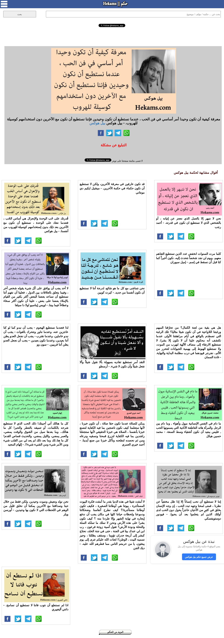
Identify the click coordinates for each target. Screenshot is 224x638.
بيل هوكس (97, 122)
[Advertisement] (112, 36)
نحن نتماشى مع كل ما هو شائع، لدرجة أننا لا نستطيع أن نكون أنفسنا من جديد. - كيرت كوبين (112, 290)
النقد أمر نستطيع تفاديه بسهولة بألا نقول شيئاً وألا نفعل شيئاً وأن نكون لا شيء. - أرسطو (112, 364)
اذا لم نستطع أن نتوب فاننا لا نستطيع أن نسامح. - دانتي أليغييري (35, 607)
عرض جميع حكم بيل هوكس (199, 557)
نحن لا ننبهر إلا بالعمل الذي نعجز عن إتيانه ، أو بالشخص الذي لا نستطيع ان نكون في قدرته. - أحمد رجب (188, 222)
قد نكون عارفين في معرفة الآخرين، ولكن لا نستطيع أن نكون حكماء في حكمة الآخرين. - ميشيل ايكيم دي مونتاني (112, 188)
